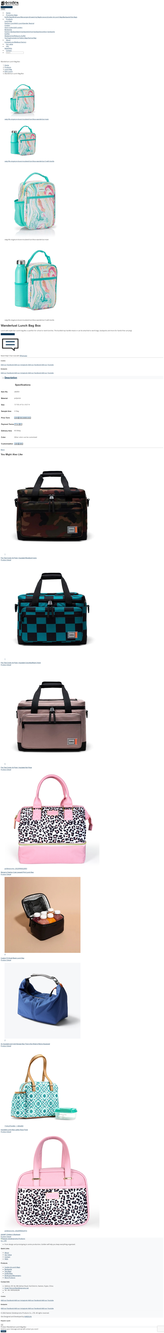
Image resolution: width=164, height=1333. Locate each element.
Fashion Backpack (11, 32)
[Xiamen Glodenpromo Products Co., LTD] (13, 1241)
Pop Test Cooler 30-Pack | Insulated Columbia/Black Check (21, 663)
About (8, 40)
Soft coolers (18, 27)
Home (8, 13)
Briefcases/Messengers (21, 17)
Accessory (43, 17)
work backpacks (22, 32)
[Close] (2, 1325)
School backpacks (34, 32)
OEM (16, 443)
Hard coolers (9, 27)
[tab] (84, 377)
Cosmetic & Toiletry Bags (19, 38)
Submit (3, 1331)
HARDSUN (28, 1317)
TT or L (17, 424)
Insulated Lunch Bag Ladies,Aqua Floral (14, 1130)
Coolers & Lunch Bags (55, 17)
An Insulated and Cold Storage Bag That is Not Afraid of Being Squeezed (25, 1044)
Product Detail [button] (6, 560)
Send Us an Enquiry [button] (8, 334)
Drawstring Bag (34, 17)
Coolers (7, 25)
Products (9, 19)
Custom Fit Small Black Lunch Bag (12, 958)
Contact (9, 50)
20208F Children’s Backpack (10, 1234)
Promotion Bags (12, 15)
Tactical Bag (32, 38)
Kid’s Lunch (19, 23)
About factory (21, 42)
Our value (9, 44)
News (6, 48)
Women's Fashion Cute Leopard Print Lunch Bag (17, 872)
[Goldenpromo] (10, 5)
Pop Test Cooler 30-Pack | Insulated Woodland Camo (19, 558)
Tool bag (8, 38)
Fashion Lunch (10, 23)
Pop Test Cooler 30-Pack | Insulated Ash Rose (16, 767)
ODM (20, 443)
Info (7, 46)
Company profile (10, 42)
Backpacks (66, 17)
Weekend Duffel (10, 36)
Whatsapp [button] (23, 356)
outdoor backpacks (48, 32)
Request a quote (7, 7)
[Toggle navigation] (3, 9)
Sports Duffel (20, 36)
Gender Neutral (28, 23)
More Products (10, 1278)
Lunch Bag (8, 21)
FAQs (10, 48)
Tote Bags (73, 17)
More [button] (3, 450)
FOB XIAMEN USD (24, 417)
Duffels (7, 34)
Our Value (8, 1255)
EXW (16, 417)
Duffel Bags (9, 17)
